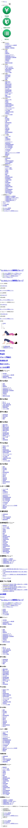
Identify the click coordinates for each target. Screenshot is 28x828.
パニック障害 (8, 193)
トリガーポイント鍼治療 (11, 45)
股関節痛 (7, 129)
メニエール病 (8, 167)
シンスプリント (9, 141)
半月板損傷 (7, 150)
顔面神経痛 (7, 58)
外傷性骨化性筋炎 (9, 160)
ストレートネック (9, 54)
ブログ (4, 203)
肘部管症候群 (8, 106)
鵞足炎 (6, 125)
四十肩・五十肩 (9, 67)
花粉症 (6, 188)
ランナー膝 (7, 136)
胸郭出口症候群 (9, 62)
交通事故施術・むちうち (11, 198)
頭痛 (6, 50)
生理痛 (6, 181)
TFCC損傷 (7, 110)
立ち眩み (7, 184)
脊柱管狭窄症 (8, 91)
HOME (4, 323)
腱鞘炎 (6, 101)
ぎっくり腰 (7, 94)
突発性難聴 (7, 182)
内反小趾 (7, 128)
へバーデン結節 (9, 114)
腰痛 (6, 95)
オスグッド (7, 140)
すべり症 (7, 88)
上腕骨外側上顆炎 (9, 111)
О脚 (6, 121)
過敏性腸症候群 (9, 192)
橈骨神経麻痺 (8, 103)
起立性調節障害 (9, 189)
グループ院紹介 (6, 201)
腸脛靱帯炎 (7, 143)
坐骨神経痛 (7, 96)
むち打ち (7, 61)
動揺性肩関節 (8, 69)
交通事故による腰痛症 (10, 196)
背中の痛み (7, 76)
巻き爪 (6, 133)
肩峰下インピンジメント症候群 (12, 152)
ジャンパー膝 (8, 148)
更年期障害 (7, 178)
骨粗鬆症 (7, 113)
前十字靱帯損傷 (9, 145)
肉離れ (6, 137)
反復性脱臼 (7, 71)
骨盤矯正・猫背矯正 (10, 47)
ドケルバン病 (8, 109)
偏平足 (6, 126)
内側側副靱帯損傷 (9, 144)
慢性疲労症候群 (9, 177)
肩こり (6, 65)
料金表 (2, 354)
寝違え (6, 52)
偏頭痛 (6, 171)
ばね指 (6, 102)
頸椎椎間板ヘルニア (10, 56)
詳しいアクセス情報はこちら (7, 290)
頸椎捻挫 (7, 53)
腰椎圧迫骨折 (8, 87)
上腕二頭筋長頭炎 (9, 68)
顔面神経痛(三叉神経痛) (10, 57)
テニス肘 (7, 151)
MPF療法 (7, 43)
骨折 (6, 159)
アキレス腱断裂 (9, 162)
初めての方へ (5, 364)
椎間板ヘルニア (9, 92)
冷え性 (6, 173)
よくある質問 (6, 204)
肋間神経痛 (7, 75)
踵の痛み (7, 118)
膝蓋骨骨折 (7, 163)
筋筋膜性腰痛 (8, 90)
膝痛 (6, 117)
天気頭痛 (7, 175)
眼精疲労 (7, 166)
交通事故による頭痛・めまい (12, 197)
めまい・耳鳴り (9, 169)
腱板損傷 (7, 154)
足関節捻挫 (7, 158)
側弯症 (6, 77)
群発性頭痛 (7, 185)
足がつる (7, 124)
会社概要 (5, 205)
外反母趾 (7, 120)
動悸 (6, 174)
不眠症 (6, 170)
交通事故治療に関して (10, 200)
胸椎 (6, 79)
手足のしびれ (8, 99)
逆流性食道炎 (8, 190)
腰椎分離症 (7, 81)
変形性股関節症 (9, 132)
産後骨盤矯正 (8, 46)
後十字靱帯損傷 (9, 147)
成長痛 (6, 130)
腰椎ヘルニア (8, 83)
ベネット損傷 (8, 72)
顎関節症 (7, 60)
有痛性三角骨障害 (9, 105)
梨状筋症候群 (8, 84)
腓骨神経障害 (8, 122)
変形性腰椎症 (8, 86)
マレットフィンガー (10, 107)
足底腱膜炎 (7, 139)
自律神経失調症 (9, 186)
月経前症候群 (8, 179)
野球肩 (6, 155)
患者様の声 (4, 360)
